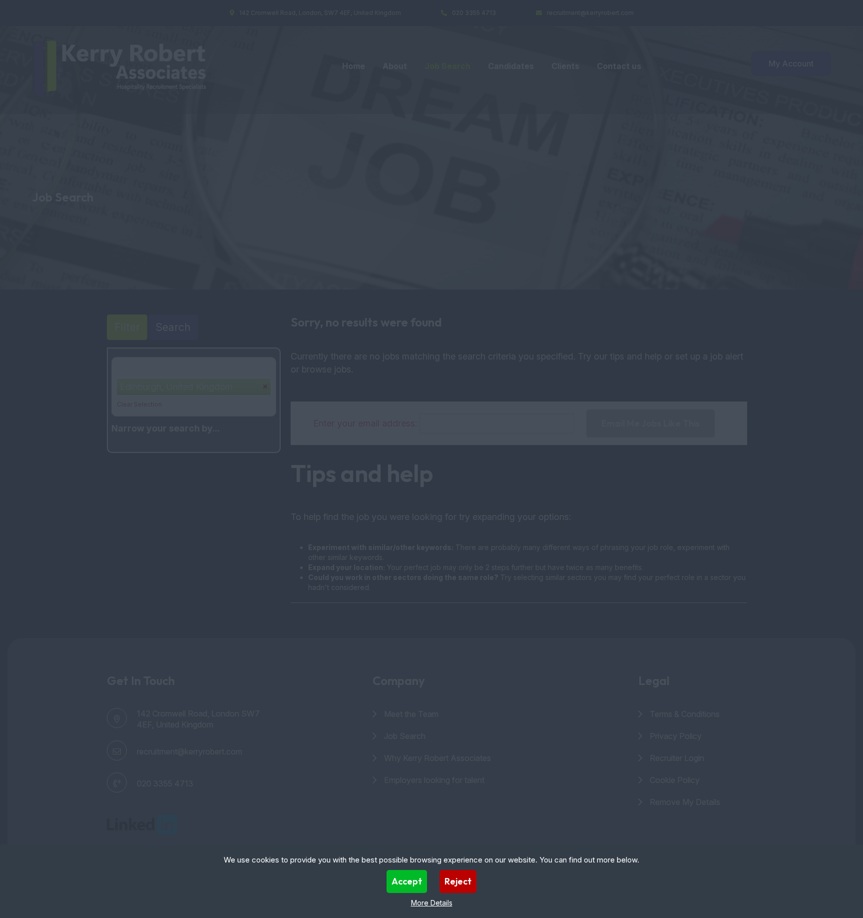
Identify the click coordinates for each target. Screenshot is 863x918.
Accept (407, 881)
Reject (457, 881)
